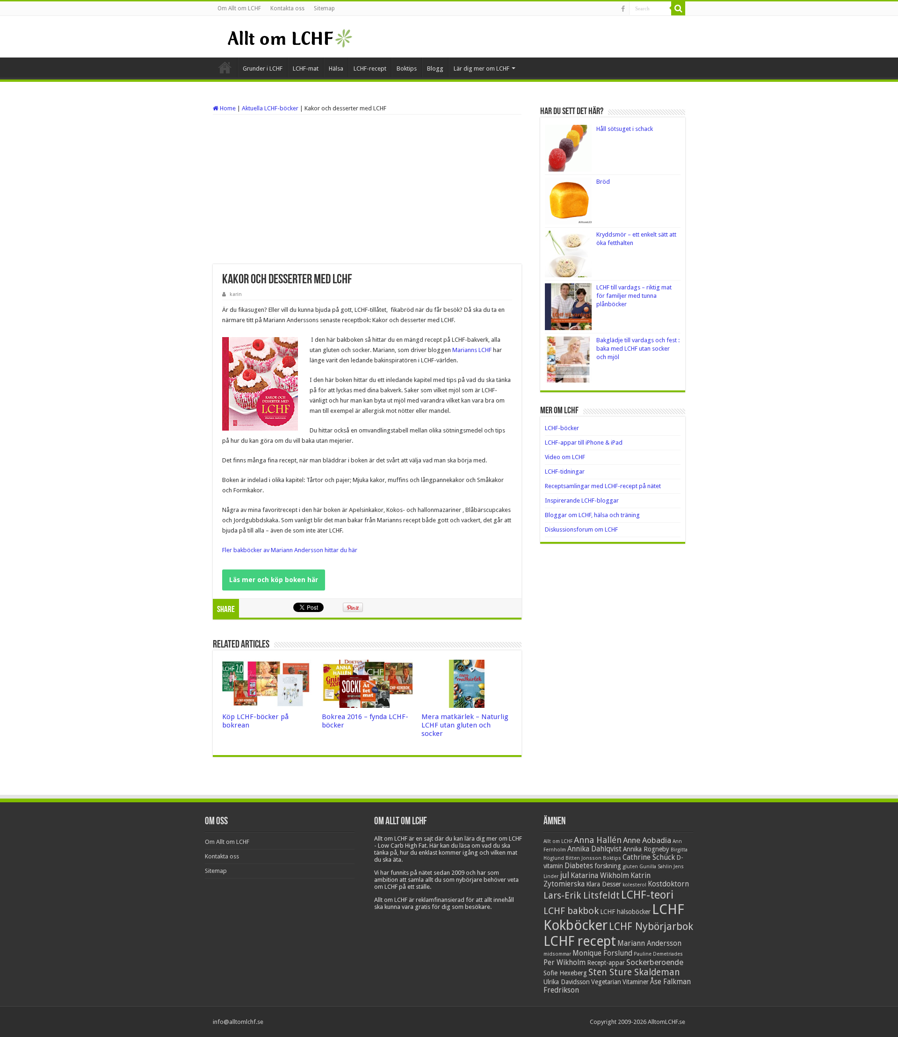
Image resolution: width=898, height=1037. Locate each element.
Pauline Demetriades (658, 954)
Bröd (603, 181)
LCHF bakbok (571, 910)
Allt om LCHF (557, 841)
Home (227, 108)
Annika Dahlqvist (594, 849)
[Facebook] (623, 8)
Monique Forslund (602, 953)
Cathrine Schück (649, 857)
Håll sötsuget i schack (624, 128)
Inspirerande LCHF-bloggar (582, 500)
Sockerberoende (654, 962)
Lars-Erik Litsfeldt (581, 895)
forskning (607, 866)
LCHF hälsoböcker (625, 911)
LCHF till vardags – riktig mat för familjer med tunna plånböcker (634, 296)
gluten (630, 867)
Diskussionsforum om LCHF (581, 529)
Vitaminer (636, 982)
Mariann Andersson (649, 943)
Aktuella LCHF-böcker (270, 108)
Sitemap (324, 8)
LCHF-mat (306, 68)
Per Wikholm (564, 962)
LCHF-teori (647, 894)
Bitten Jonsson (583, 858)
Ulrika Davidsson (566, 982)
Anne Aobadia (647, 840)
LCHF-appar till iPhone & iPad (584, 442)
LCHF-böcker (562, 428)
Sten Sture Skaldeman (634, 972)
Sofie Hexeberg (565, 973)
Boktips (407, 68)
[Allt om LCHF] (289, 36)
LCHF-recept (370, 68)
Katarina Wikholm (600, 875)
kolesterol (634, 885)
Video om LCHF (565, 457)
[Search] (678, 8)
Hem (225, 67)
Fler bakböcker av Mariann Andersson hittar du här (289, 550)
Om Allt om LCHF (239, 8)
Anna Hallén (598, 840)
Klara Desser (603, 884)
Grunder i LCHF (262, 68)
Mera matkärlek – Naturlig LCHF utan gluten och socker (464, 725)
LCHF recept (579, 941)
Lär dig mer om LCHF (481, 68)
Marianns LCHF (472, 349)
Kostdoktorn (668, 884)
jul (564, 875)
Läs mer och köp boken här (273, 579)
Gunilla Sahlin (655, 867)
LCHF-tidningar (565, 471)
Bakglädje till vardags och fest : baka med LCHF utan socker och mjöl (638, 348)
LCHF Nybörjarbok (651, 926)
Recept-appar (606, 962)
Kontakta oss (287, 8)
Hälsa (336, 68)
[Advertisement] (367, 189)
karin (236, 294)
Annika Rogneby (646, 849)
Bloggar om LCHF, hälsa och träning (592, 514)
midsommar (557, 954)
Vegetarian (606, 982)
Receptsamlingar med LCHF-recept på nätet (603, 486)
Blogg (435, 68)
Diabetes (579, 866)
